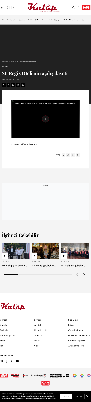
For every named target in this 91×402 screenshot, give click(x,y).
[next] (84, 275)
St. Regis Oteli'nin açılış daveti (26, 61)
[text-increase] (23, 85)
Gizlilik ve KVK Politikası (79, 335)
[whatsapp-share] (13, 85)
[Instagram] (1, 361)
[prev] (77, 275)
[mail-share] (18, 85)
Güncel (5, 20)
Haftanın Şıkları (34, 20)
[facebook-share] (4, 85)
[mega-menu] (78, 8)
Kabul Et (66, 396)
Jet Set (64, 20)
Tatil (50, 20)
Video (12, 61)
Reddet (79, 396)
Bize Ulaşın (73, 319)
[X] (11, 361)
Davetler (13, 20)
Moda (44, 20)
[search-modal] (73, 8)
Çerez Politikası (75, 330)
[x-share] (8, 85)
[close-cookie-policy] (87, 396)
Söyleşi (56, 20)
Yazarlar (38, 335)
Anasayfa (5, 61)
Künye (71, 325)
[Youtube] (17, 361)
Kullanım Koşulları (76, 340)
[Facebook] (6, 361)
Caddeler (22, 20)
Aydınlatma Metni (76, 345)
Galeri (84, 20)
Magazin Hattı (74, 20)
